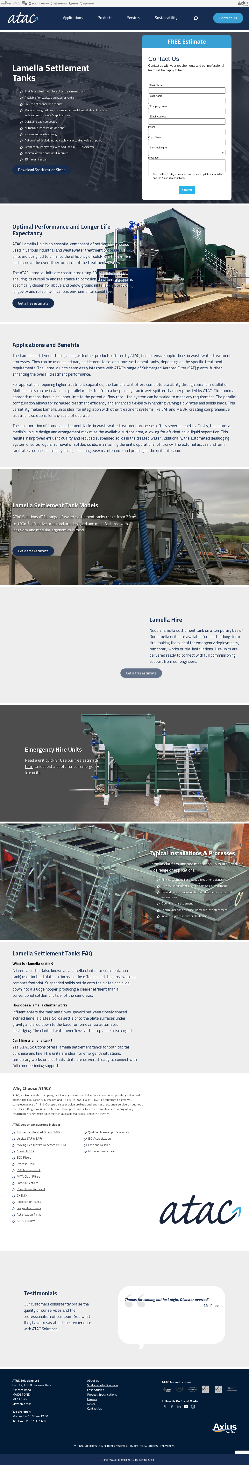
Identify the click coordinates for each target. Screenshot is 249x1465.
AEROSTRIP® (26, 1220)
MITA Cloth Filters (28, 1176)
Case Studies (95, 1389)
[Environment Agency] (232, 1389)
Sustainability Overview (102, 1385)
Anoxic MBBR (25, 1151)
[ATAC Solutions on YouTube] (186, 1406)
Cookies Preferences (161, 1445)
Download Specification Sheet (41, 169)
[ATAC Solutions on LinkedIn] (179, 1406)
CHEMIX (22, 1195)
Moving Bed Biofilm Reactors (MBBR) (41, 1145)
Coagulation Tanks (29, 1208)
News (91, 1403)
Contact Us (94, 1408)
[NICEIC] (167, 1389)
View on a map (22, 1403)
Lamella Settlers (27, 1182)
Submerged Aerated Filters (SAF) (38, 1132)
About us (93, 1380)
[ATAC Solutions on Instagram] (193, 1406)
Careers (92, 1399)
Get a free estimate (33, 303)
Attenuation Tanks (29, 1214)
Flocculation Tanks (29, 1201)
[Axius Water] (224, 1428)
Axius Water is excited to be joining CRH (128, 1459)
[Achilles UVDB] (193, 1389)
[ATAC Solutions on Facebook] (172, 1406)
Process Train (26, 1163)
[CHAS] (180, 1389)
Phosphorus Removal (31, 1189)
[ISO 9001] (206, 1389)
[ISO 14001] (219, 1389)
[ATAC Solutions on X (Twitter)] (165, 1406)
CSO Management (28, 1170)
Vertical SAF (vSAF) (29, 1138)
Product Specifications (102, 1394)
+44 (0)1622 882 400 (32, 1420)
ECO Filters (24, 1157)
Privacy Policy (137, 1445)
